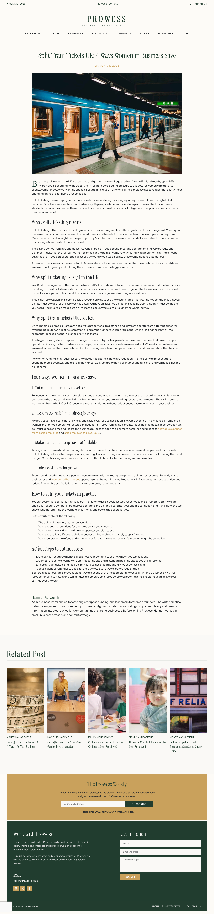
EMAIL (17, 875)
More (185, 33)
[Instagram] (16, 888)
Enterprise (32, 33)
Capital (54, 33)
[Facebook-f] (29, 888)
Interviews (165, 33)
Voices (144, 33)
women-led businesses (65, 479)
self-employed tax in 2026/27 (82, 432)
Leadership (76, 33)
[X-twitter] (22, 888)
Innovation (100, 33)
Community (124, 33)
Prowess (107, 19)
